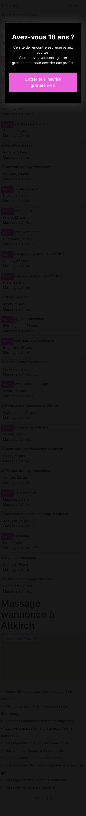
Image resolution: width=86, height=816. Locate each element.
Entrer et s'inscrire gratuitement (43, 82)
